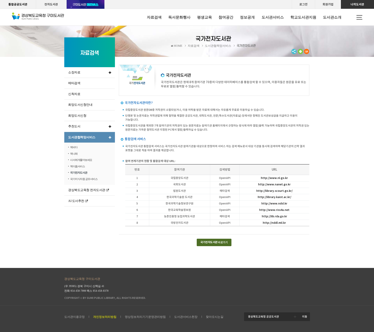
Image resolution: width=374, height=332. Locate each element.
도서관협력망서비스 (218, 45)
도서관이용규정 (74, 316)
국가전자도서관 (246, 46)
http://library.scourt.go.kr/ (274, 191)
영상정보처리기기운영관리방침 (145, 316)
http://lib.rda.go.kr (274, 216)
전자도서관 (51, 4)
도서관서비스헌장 (186, 316)
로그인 (303, 4)
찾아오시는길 (214, 316)
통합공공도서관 (17, 4)
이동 (304, 316)
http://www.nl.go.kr (274, 178)
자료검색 (193, 45)
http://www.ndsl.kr (274, 203)
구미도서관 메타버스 (85, 4)
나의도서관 (357, 4)
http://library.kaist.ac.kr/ (274, 197)
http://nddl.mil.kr (274, 223)
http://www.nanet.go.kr (274, 184)
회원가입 (328, 4)
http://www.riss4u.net (274, 210)
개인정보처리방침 (104, 316)
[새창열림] (300, 53)
